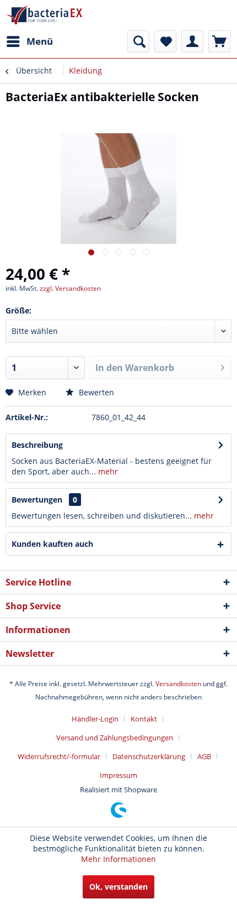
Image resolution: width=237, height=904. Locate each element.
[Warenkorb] (219, 41)
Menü (39, 41)
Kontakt (144, 719)
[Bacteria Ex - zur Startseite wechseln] (44, 15)
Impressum (118, 775)
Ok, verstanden (118, 886)
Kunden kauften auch (52, 544)
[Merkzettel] (165, 41)
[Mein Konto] (192, 41)
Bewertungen (37, 499)
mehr (107, 471)
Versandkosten (178, 683)
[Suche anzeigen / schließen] (138, 41)
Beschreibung (37, 445)
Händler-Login (95, 719)
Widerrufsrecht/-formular (59, 756)
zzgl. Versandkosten (70, 288)
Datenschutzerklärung (148, 756)
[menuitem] (29, 41)
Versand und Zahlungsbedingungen (114, 738)
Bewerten (95, 392)
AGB (204, 756)
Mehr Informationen (118, 859)
